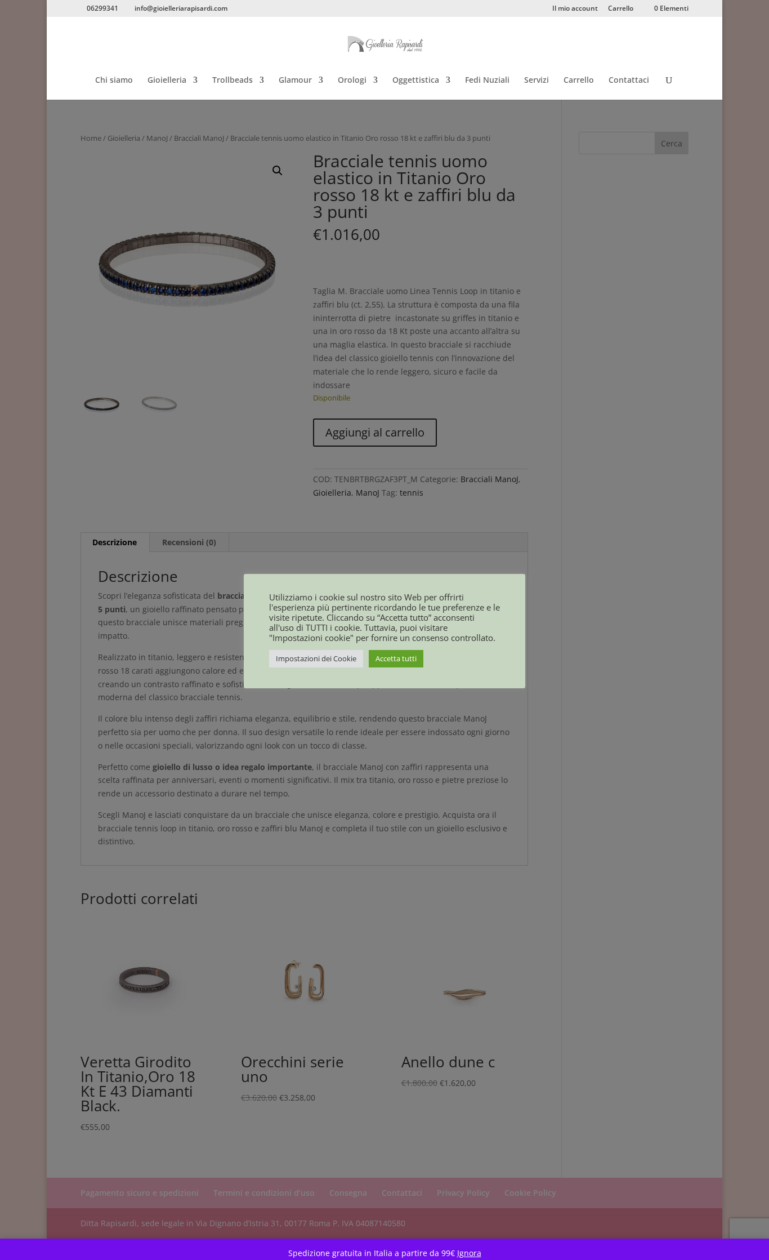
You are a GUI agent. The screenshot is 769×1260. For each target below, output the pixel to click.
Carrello (620, 9)
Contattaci (629, 80)
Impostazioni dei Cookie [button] (316, 658)
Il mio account (575, 9)
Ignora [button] (469, 1253)
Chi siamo (114, 80)
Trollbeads (232, 80)
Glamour (295, 80)
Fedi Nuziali (487, 80)
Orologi (352, 80)
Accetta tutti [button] (396, 658)
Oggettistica (415, 80)
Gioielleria (166, 80)
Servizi (536, 80)
